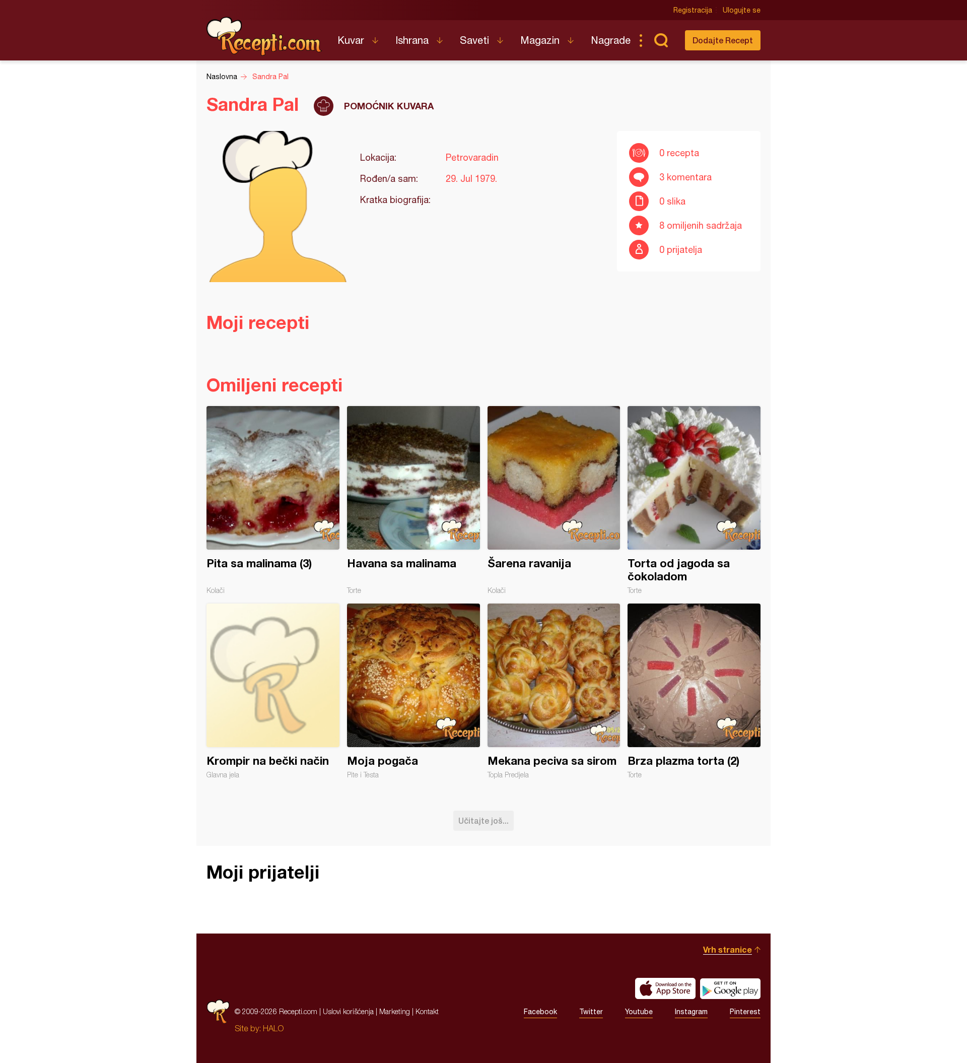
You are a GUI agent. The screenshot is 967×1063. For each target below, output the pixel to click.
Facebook (540, 1012)
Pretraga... (661, 40)
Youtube (639, 1012)
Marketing (394, 1011)
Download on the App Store (665, 988)
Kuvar (350, 40)
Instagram (691, 1012)
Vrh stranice (727, 949)
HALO (273, 1028)
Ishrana (412, 40)
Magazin (540, 40)
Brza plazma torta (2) (694, 691)
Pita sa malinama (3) (272, 500)
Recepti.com (264, 36)
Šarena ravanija (554, 500)
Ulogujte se (742, 10)
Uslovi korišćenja (348, 1011)
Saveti (474, 40)
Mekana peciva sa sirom (554, 691)
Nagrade (611, 40)
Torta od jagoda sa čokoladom (694, 500)
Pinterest (745, 1012)
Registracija (692, 10)
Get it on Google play (730, 988)
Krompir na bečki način (272, 691)
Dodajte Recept (723, 40)
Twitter (591, 1012)
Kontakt (427, 1011)
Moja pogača (413, 691)
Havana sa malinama (413, 500)
